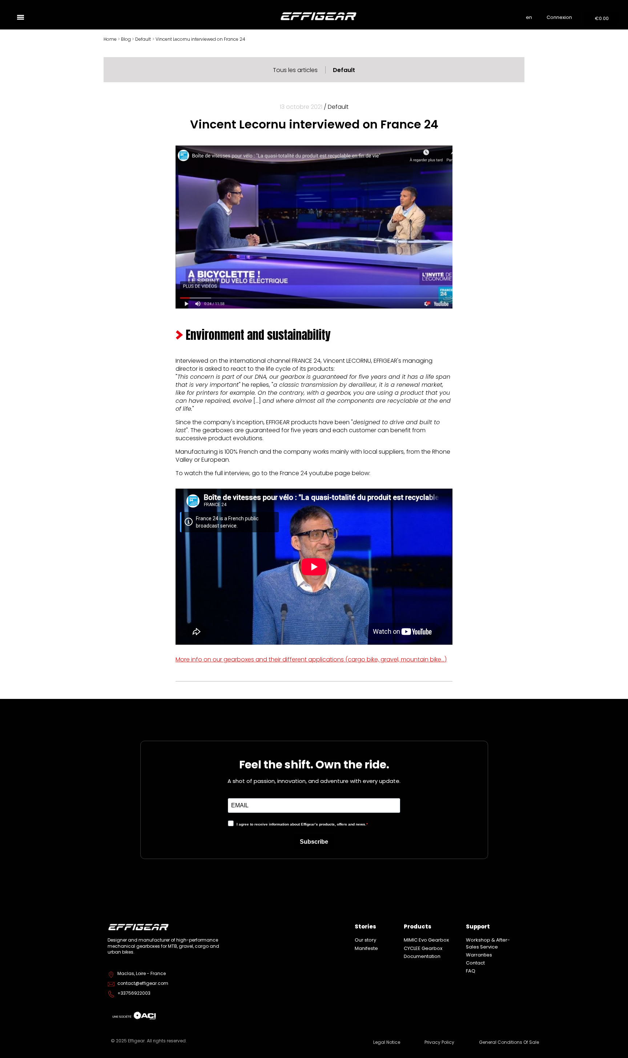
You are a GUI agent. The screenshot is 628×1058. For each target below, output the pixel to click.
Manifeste (366, 948)
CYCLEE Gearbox (423, 948)
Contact (475, 962)
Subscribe (314, 842)
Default (344, 70)
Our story (365, 939)
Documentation (422, 956)
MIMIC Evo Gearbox (426, 939)
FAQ (470, 970)
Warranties (479, 954)
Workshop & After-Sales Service (488, 943)
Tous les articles (295, 70)
